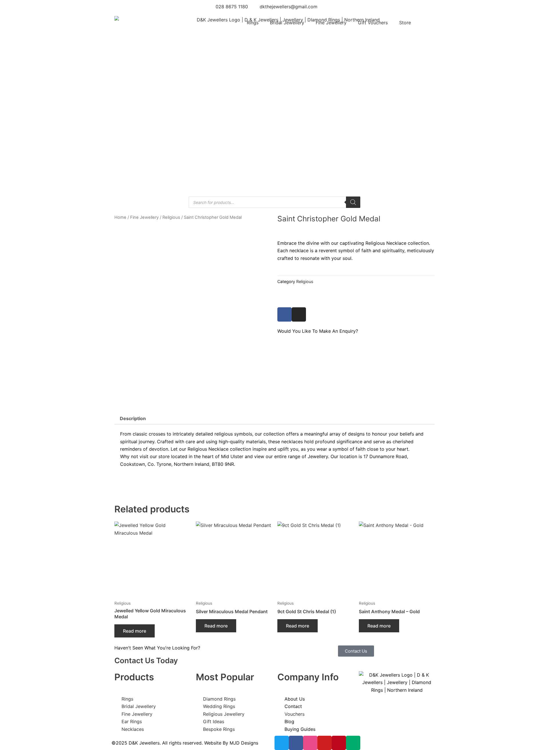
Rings (252, 22)
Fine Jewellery (331, 22)
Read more (134, 631)
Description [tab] (133, 418)
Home (120, 217)
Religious (171, 217)
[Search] (353, 202)
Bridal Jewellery (287, 22)
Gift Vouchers (373, 22)
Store (405, 22)
